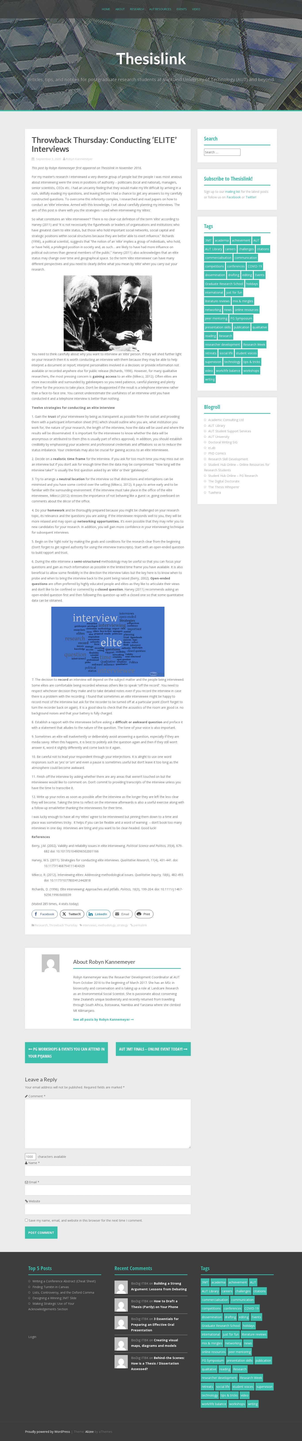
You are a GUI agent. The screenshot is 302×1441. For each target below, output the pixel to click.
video (209, 371)
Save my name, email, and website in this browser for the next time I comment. (86, 1220)
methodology (107, 925)
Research (137, 9)
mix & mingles (243, 301)
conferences (236, 266)
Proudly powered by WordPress (47, 1431)
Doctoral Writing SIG (222, 442)
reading (210, 336)
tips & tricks (251, 362)
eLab (211, 448)
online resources (246, 310)
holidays (252, 284)
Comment (37, 1096)
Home (106, 9)
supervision (213, 362)
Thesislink (151, 58)
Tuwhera (214, 492)
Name (34, 1163)
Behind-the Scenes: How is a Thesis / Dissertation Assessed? (158, 1363)
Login (32, 1337)
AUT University (218, 437)
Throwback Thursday (63, 925)
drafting (233, 275)
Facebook (234, 197)
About (120, 9)
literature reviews (217, 301)
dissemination (215, 275)
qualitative (259, 327)
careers (230, 249)
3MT (208, 240)
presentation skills (218, 327)
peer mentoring (216, 318)
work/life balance (228, 371)
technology (232, 362)
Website (34, 1201)
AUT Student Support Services (229, 431)
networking (213, 310)
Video (196, 9)
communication (246, 257)
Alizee (89, 1431)
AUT (256, 240)
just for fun (234, 292)
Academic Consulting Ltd (226, 420)
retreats (210, 353)
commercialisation (218, 257)
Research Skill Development (228, 459)
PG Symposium (241, 318)
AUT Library (213, 249)
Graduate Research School (224, 284)
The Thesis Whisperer (223, 487)
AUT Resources (160, 9)
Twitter (251, 197)
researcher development (222, 344)
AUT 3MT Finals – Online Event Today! (151, 1049)
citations (263, 249)
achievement (241, 240)
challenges (246, 249)
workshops (251, 371)
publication (241, 327)
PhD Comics (217, 453)
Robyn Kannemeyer (79, 159)
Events (182, 9)
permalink (140, 925)
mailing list (232, 191)
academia (222, 240)
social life (226, 353)
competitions (214, 266)
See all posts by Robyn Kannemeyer (101, 1019)
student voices (246, 353)
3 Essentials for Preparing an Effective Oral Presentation (155, 1324)
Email (34, 1182)
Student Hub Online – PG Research (233, 476)
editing (247, 275)
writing (210, 379)
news (228, 310)
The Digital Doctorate (223, 481)
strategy (122, 925)
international (214, 292)
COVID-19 (255, 266)
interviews (90, 925)
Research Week (254, 344)
